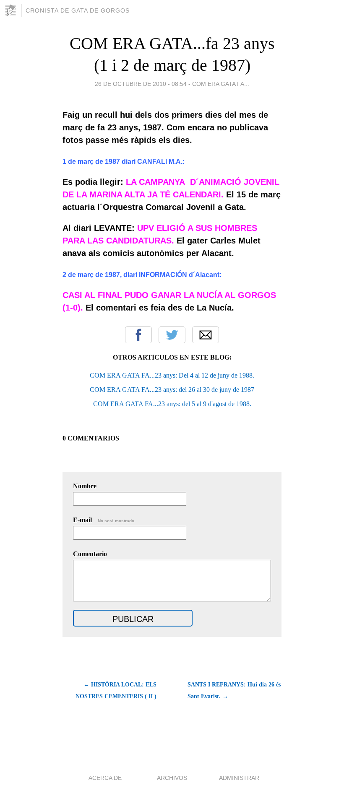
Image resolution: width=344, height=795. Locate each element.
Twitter (172, 334)
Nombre (84, 485)
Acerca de (105, 777)
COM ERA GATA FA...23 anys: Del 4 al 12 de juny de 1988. (172, 375)
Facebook (138, 334)
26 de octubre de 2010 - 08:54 (141, 83)
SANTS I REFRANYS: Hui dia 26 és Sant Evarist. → (234, 690)
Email (205, 334)
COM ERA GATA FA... (220, 83)
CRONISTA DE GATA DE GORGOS (78, 10)
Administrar (239, 777)
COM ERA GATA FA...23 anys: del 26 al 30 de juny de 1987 (172, 389)
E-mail (104, 519)
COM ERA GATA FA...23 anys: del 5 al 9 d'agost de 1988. (172, 403)
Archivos (172, 777)
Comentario (90, 553)
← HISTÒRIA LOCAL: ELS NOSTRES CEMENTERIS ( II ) (116, 690)
